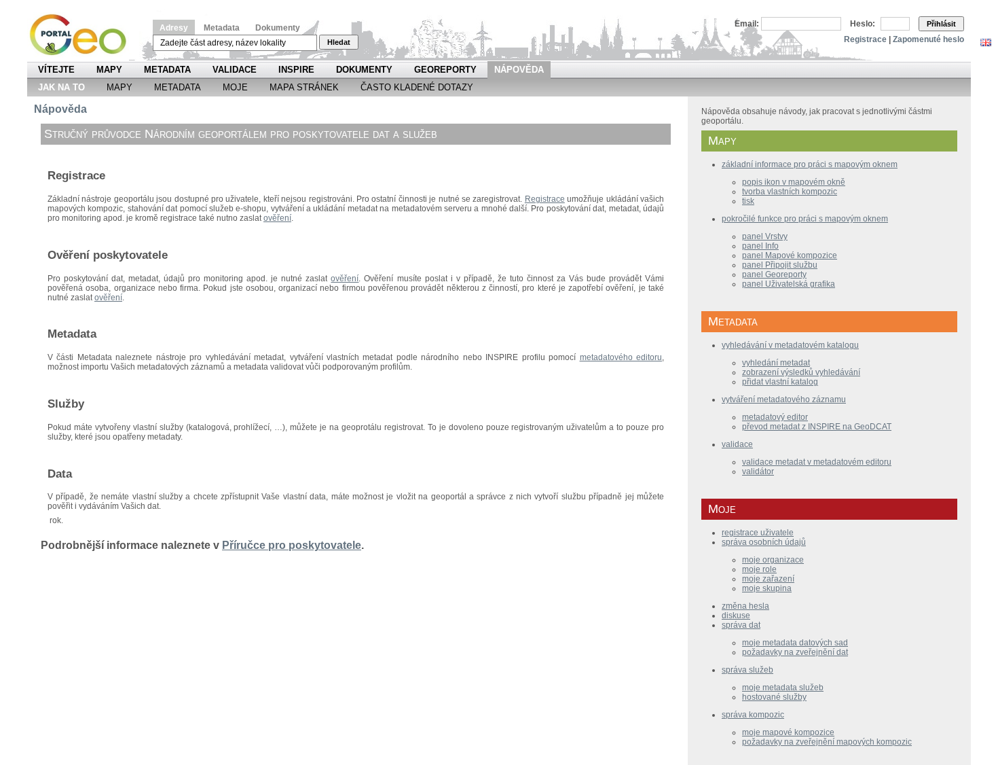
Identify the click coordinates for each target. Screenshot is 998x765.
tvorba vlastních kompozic (789, 191)
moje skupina (767, 588)
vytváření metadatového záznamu (784, 399)
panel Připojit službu (779, 265)
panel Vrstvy (765, 236)
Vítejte (56, 70)
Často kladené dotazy (417, 87)
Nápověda (519, 70)
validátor (758, 471)
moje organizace (773, 560)
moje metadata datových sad (795, 642)
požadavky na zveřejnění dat (795, 652)
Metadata (222, 28)
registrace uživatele (758, 532)
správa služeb (747, 670)
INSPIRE (296, 70)
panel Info (760, 246)
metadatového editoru (621, 357)
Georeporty (445, 70)
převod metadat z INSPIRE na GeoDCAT (816, 426)
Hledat (338, 42)
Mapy (109, 70)
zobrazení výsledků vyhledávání (801, 372)
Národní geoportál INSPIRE (83, 35)
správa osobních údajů (764, 542)
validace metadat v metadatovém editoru (816, 462)
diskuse (736, 615)
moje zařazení (768, 579)
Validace (234, 70)
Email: (747, 24)
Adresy (174, 28)
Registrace (865, 39)
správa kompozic (753, 714)
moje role (759, 569)
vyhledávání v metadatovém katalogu (790, 345)
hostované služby (774, 697)
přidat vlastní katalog (780, 382)
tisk (748, 201)
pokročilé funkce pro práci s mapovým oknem (805, 219)
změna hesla (745, 606)
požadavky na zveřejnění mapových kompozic (827, 742)
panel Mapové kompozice (789, 255)
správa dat (741, 625)
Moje (235, 87)
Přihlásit (941, 24)
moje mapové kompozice (788, 732)
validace (737, 444)
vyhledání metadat (776, 363)
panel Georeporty (774, 274)
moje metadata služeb (783, 687)
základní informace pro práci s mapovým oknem (810, 164)
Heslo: (862, 24)
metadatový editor (775, 417)
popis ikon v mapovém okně (793, 182)
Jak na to (61, 87)
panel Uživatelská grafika (788, 284)
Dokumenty (277, 28)
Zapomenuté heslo (928, 39)
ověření (277, 218)
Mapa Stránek (304, 87)
